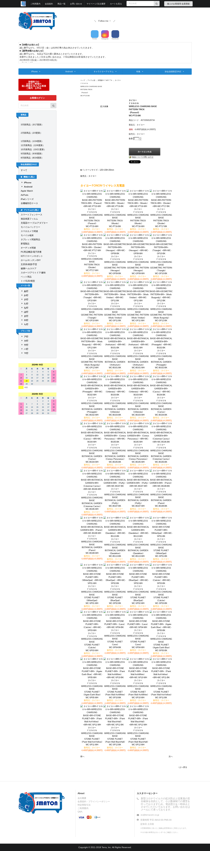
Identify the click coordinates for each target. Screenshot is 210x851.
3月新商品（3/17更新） (32, 124)
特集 (138, 71)
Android (69, 71)
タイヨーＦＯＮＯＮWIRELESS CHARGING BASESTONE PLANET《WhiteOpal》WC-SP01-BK (161, 547)
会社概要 (82, 798)
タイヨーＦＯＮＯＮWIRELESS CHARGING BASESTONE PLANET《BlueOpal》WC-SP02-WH (138, 594)
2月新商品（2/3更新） (31, 133)
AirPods (24, 195)
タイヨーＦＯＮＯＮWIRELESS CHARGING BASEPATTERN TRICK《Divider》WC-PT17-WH (92, 261)
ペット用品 (26, 276)
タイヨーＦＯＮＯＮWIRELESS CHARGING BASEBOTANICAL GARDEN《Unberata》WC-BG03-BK (115, 406)
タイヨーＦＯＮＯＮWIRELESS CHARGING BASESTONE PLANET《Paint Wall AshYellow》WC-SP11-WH (92, 736)
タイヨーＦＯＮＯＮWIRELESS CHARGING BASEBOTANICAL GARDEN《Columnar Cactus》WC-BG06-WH (92, 500)
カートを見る (116, 3)
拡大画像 (104, 106)
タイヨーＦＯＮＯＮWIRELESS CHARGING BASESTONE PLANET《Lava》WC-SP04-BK (115, 638)
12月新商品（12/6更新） (33, 145)
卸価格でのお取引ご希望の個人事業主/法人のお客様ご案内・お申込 (34, 84)
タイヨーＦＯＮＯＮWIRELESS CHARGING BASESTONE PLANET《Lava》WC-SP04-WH (138, 638)
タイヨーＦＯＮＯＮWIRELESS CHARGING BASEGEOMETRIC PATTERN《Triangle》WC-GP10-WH (92, 312)
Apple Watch (27, 191)
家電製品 (25, 243)
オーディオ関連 (28, 247)
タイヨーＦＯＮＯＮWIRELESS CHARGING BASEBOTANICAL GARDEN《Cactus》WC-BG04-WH (92, 453)
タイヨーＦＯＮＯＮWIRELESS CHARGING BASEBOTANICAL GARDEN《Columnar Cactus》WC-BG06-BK (161, 453)
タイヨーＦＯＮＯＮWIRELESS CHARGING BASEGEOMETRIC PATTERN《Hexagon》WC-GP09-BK (115, 265)
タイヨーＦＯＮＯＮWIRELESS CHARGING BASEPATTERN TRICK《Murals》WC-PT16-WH (138, 217)
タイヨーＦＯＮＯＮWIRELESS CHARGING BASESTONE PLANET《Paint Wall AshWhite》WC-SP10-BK (115, 689)
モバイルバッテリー (30, 227)
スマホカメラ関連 (29, 231)
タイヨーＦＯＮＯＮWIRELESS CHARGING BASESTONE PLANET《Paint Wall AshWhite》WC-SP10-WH (138, 689)
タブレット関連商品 (30, 239)
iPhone (34, 71)
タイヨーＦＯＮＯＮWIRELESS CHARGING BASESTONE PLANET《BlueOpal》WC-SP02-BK (115, 594)
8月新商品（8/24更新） (32, 157)
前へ (82, 756)
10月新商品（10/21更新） (33, 149)
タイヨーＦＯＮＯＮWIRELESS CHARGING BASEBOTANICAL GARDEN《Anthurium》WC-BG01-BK (115, 359)
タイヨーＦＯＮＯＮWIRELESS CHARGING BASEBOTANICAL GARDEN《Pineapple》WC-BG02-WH (92, 406)
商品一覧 (61, 3)
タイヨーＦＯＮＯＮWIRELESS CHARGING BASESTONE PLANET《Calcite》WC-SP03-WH (92, 641)
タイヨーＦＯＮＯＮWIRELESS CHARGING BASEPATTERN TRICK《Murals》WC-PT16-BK (115, 217)
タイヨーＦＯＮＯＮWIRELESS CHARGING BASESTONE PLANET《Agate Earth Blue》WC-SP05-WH (92, 689)
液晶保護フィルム (29, 219)
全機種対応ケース (29, 203)
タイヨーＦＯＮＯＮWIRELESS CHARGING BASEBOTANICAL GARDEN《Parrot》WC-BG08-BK (161, 497)
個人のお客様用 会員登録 (178, 3)
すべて (24, 170)
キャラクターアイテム (104, 71)
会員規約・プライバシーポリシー (94, 801)
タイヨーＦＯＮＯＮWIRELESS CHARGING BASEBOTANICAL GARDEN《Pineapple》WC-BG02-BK (161, 359)
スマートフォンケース (31, 214)
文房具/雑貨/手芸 (29, 264)
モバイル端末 (27, 235)
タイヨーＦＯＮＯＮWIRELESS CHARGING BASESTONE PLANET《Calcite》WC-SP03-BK (161, 594)
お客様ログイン (37, 97)
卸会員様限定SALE (173, 71)
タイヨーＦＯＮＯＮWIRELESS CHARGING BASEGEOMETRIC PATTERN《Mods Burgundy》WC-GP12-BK (161, 312)
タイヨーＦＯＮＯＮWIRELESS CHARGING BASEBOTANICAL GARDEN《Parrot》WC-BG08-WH (92, 544)
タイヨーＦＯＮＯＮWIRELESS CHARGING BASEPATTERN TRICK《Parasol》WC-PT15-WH (92, 217)
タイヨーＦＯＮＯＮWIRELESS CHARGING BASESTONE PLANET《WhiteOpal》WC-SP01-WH (92, 594)
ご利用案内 (35, 3)
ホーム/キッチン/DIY (31, 260)
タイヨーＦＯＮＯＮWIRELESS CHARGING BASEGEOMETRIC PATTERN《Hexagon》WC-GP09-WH (138, 265)
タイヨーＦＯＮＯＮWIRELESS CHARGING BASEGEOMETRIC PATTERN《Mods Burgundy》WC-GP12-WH (92, 359)
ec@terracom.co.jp (150, 815)
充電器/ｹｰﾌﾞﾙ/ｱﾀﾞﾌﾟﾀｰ (105, 80)
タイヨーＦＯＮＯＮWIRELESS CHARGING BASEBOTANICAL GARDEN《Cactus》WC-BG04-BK (161, 406)
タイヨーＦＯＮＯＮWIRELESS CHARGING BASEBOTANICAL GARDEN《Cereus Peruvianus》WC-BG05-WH (138, 453)
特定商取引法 (84, 805)
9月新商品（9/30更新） (32, 153)
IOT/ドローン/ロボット (32, 256)
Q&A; (80, 811)
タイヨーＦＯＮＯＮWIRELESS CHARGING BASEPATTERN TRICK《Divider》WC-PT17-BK (161, 217)
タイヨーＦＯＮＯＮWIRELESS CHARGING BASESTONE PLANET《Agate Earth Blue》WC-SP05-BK (161, 641)
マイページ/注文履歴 (96, 3)
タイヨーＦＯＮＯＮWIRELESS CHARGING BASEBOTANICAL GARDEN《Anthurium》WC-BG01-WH (138, 359)
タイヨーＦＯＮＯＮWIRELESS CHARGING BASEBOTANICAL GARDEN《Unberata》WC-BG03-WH (138, 406)
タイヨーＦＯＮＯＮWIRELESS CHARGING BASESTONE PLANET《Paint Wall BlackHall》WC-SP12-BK (115, 736)
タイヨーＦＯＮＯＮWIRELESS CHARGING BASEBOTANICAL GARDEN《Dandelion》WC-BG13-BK (115, 547)
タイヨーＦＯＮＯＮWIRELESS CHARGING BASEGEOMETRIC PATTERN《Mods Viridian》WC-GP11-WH (138, 312)
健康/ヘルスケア (28, 268)
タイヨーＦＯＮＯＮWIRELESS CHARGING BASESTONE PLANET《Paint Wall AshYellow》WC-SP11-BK (161, 689)
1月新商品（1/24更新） (32, 141)
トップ (82, 80)
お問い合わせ (76, 3)
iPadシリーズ (27, 199)
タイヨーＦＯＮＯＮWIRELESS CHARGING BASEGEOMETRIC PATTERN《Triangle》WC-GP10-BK (161, 265)
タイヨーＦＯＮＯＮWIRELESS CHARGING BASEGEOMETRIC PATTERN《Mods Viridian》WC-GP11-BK (115, 312)
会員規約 (49, 3)
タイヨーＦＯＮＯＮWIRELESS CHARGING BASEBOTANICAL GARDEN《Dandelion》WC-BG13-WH (138, 547)
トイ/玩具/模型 (28, 281)
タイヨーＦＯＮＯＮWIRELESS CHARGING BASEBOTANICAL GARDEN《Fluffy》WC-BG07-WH (138, 497)
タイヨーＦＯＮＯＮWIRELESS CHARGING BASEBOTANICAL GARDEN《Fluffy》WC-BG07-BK (115, 497)
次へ (171, 756)
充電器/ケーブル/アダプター (34, 223)
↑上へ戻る (182, 767)
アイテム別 (91, 80)
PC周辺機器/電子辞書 (31, 252)
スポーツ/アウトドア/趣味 (33, 272)
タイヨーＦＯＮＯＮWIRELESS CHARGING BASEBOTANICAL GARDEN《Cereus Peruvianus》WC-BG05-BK (115, 453)
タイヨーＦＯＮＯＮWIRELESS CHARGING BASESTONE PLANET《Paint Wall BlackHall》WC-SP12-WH (138, 736)
